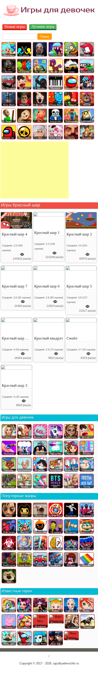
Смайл (72, 338)
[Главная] (49, 16)
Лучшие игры (42, 26)
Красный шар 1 (47, 232)
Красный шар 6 (47, 286)
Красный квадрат (48, 338)
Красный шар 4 (14, 234)
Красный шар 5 (79, 286)
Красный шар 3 (14, 385)
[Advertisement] (34, 169)
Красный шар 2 (79, 234)
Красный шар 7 (14, 286)
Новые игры (15, 26)
